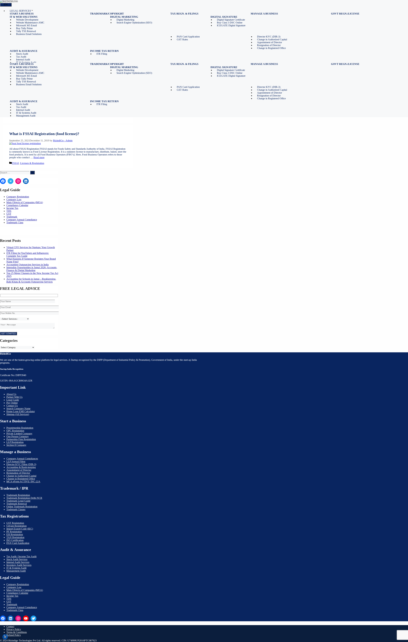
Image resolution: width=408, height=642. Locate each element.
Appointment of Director (18, 470)
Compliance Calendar (17, 205)
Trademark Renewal (16, 503)
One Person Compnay (17, 436)
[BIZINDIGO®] (9, 1)
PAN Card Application (17, 543)
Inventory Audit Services (18, 565)
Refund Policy (13, 635)
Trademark (11, 216)
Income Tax (12, 208)
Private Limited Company (19, 433)
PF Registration (14, 531)
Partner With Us (14, 397)
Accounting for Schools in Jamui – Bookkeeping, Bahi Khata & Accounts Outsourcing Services (31, 280)
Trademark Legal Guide (18, 500)
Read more (38, 157)
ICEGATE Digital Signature (231, 25)
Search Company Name (18, 408)
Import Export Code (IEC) (19, 528)
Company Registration (17, 196)
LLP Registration (15, 442)
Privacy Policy (13, 629)
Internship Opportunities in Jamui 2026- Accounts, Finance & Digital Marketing (31, 269)
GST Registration (15, 523)
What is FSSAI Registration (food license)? (44, 134)
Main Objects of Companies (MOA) (24, 202)
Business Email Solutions (29, 34)
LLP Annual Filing (15, 461)
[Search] (32, 172)
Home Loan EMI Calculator (20, 411)
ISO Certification (15, 540)
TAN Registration (15, 537)
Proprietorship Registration (19, 427)
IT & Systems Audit (16, 568)
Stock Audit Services (16, 559)
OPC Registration (15, 430)
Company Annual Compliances (22, 458)
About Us (11, 394)
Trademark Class (14, 222)
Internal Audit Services (17, 562)
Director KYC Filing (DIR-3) (21, 464)
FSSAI (15, 163)
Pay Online (12, 402)
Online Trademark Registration (21, 506)
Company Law (14, 199)
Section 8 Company (16, 445)
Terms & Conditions (16, 632)
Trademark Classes (15, 509)
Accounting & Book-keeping (21, 467)
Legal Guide (12, 400)
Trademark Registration (18, 495)
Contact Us (12, 405)
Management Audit (25, 115)
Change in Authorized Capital (21, 475)
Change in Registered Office (271, 48)
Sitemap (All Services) (17, 414)
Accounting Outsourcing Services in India (27, 264)
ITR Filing (101, 53)
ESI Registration (14, 534)
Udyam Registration (16, 526)
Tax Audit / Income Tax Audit (21, 556)
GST (8, 214)
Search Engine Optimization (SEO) (134, 22)
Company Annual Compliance (21, 219)
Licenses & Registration (32, 163)
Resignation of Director (18, 473)
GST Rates (182, 39)
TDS (8, 211)
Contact (10, 626)
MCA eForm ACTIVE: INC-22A (23, 481)
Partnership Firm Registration (21, 439)
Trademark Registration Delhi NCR (24, 498)
